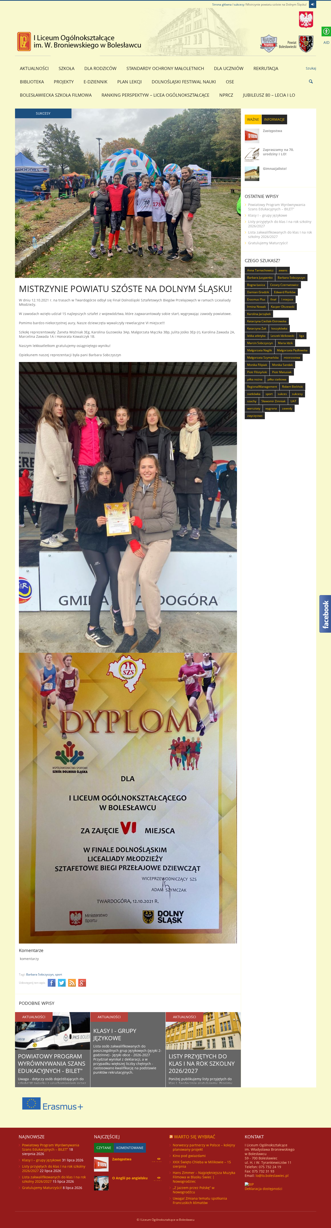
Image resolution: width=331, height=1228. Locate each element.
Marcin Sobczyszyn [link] (260, 343)
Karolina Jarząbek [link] (259, 314)
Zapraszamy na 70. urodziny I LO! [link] (278, 151)
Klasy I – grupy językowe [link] (267, 215)
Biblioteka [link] (32, 82)
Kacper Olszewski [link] (282, 307)
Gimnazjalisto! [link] (275, 168)
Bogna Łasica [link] (256, 285)
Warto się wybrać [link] (194, 1137)
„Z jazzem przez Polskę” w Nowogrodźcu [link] (193, 1189)
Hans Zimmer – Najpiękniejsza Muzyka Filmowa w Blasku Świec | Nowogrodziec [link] (204, 1177)
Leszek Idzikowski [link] (282, 336)
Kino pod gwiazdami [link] (189, 1155)
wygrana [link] (271, 408)
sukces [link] (282, 394)
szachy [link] (251, 401)
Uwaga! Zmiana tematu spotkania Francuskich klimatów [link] (200, 1200)
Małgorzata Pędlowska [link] (292, 350)
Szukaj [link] (311, 68)
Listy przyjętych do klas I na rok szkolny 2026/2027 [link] (202, 1063)
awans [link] (283, 270)
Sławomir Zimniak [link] (273, 401)
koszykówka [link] (279, 328)
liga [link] (301, 336)
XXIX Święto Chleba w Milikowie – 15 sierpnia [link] (202, 1164)
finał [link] (273, 299)
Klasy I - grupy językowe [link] (114, 1034)
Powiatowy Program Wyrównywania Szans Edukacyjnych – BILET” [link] (276, 206)
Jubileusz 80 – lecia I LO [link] (269, 95)
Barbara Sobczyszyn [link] (291, 278)
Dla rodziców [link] (100, 68)
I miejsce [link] (287, 299)
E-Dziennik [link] (95, 82)
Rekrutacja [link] (265, 68)
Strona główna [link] (222, 4)
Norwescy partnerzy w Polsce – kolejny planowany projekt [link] (204, 1147)
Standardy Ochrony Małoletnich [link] (165, 68)
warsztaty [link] (253, 408)
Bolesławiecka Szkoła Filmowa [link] (56, 95)
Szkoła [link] (66, 68)
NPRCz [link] (226, 95)
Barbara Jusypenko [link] (260, 278)
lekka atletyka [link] (256, 336)
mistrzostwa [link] (292, 357)
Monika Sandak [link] (282, 365)
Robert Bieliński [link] (292, 387)
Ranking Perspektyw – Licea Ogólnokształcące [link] (155, 95)
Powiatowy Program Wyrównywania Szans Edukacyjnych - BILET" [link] (51, 1063)
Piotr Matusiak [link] (282, 372)
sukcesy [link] (239, 4)
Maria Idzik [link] (285, 343)
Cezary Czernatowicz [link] (284, 285)
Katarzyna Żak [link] (256, 328)
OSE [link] (230, 82)
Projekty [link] (64, 82)
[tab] (253, 119)
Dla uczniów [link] (229, 68)
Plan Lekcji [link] (129, 82)
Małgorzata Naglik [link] (259, 350)
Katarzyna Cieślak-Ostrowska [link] (266, 321)
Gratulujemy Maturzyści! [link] (268, 243)
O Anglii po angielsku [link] (130, 1178)
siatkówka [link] (253, 394)
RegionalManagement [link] (262, 387)
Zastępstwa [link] (272, 130)
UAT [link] (293, 401)
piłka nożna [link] (254, 379)
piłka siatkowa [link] (277, 379)
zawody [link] (287, 408)
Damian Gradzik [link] (258, 292)
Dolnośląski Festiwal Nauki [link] (184, 82)
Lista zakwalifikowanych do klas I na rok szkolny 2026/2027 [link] (280, 234)
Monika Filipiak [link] (257, 365)
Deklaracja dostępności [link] (263, 1188)
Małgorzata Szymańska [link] (263, 357)
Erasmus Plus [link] (256, 299)
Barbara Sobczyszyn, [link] (40, 974)
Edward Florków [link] (284, 292)
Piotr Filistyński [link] (257, 372)
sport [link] (58, 974)
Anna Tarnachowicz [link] (260, 270)
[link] (312, 4)
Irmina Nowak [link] (256, 307)
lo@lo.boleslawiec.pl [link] (272, 1175)
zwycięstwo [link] (254, 416)
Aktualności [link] (34, 68)
